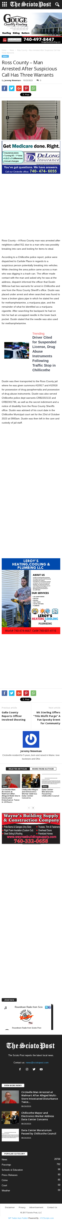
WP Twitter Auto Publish (18, 1218)
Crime (5, 1180)
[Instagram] (27, 1069)
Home (4, 50)
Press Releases (10, 1175)
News (12, 50)
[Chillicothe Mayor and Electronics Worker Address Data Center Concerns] (31, 781)
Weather (6, 1190)
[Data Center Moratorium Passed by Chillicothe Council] (51, 781)
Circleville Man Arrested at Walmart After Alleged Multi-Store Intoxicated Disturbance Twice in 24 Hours (11, 795)
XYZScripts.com (47, 1218)
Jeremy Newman (12, 80)
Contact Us (52, 1207)
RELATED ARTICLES (18, 769)
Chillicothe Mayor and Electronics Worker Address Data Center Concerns (30, 793)
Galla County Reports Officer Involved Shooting (13, 716)
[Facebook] (20, 1069)
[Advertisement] (31, 206)
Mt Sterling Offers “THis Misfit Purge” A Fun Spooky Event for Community (46, 718)
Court (4, 1185)
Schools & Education (12, 1170)
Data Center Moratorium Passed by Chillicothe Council (50, 792)
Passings (6, 1164)
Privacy (22, 1207)
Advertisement (36, 1207)
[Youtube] (41, 1069)
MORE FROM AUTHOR (43, 769)
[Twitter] (34, 1069)
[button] (56, 4)
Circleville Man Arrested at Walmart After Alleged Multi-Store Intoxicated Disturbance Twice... (39, 1097)
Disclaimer (10, 1207)
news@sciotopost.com (37, 1062)
